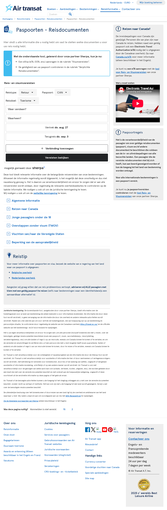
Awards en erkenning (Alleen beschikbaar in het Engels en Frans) (22, 453)
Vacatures (9, 460)
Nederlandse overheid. (23, 277)
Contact (89, 449)
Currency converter (95, 461)
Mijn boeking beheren (151, 2)
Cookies (48, 429)
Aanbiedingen (67, 8)
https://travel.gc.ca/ (89, 324)
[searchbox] (60, 14)
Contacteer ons (131, 9)
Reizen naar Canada (25, 209)
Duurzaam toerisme (14, 445)
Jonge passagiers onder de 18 (31, 217)
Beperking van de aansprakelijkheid (35, 242)
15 (64, 409)
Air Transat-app (93, 438)
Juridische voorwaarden (56, 449)
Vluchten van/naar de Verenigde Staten (38, 234)
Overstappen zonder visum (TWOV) (35, 225)
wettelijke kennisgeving (45, 193)
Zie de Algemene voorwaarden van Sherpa (21, 401)
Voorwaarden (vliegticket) (57, 454)
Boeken (51, 8)
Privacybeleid (51, 460)
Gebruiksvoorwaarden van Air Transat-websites (59, 442)
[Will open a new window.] (87, 430)
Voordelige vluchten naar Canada (102, 467)
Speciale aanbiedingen (96, 472)
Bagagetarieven (11, 440)
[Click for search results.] (70, 14)
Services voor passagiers (56, 434)
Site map (89, 478)
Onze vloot (9, 434)
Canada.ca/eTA (123, 56)
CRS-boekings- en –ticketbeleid (61, 471)
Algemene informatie (26, 200)
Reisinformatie (109, 9)
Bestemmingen (88, 8)
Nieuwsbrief (91, 444)
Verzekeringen (51, 466)
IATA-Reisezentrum (73, 396)
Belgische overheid (22, 272)
